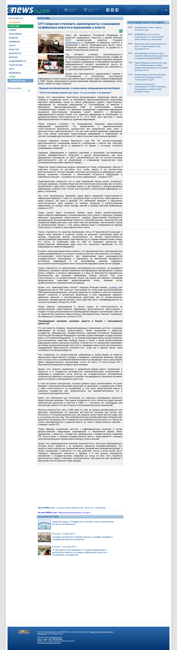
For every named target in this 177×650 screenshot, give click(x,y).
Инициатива (100, 508)
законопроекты (73, 42)
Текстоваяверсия (72, 10)
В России (43, 18)
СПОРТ (12, 45)
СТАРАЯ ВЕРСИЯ (17, 80)
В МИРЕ (12, 30)
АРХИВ (12, 77)
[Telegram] (116, 10)
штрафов (113, 287)
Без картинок (58, 639)
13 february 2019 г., (70, 547)
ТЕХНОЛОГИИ (15, 65)
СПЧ (68, 40)
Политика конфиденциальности (49, 643)
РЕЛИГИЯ (13, 38)
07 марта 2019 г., (69, 534)
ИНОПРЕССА (15, 53)
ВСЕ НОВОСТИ (16, 18)
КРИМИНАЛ (14, 42)
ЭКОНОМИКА (15, 34)
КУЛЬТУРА (14, 49)
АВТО (11, 69)
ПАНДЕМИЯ (14, 22)
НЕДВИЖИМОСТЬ (18, 61)
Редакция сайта (56, 637)
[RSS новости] (112, 10)
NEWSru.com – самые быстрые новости (52, 641)
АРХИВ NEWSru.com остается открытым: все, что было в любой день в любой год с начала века (148, 36)
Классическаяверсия (93, 10)
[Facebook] (107, 10)
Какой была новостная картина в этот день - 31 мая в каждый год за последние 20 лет (150, 46)
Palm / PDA (48, 639)
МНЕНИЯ (13, 57)
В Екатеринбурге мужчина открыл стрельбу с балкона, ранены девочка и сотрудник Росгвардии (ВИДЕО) (151, 55)
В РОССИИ (14, 26)
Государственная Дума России (69, 508)
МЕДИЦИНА (15, 73)
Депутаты (89, 508)
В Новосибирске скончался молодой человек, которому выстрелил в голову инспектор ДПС (149, 77)
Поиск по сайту (14, 88)
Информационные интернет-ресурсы (74, 513)
